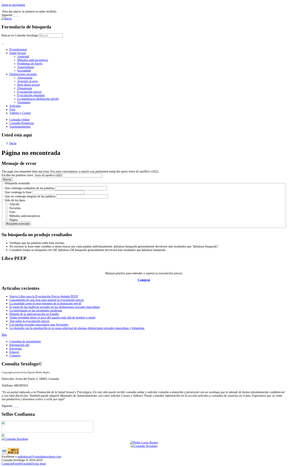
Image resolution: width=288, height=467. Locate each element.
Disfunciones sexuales (23, 74)
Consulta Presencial (21, 123)
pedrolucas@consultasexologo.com (39, 456)
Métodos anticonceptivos (32, 60)
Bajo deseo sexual (28, 84)
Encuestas (15, 348)
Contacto (15, 355)
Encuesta (15, 208)
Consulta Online (19, 119)
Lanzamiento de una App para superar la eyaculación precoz (46, 300)
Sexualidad (24, 70)
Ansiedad (23, 56)
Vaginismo (23, 102)
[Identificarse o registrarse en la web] (3, 42)
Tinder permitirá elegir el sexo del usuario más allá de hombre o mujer (52, 317)
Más (4, 334)
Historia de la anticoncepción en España (34, 314)
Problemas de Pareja (29, 63)
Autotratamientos (20, 126)
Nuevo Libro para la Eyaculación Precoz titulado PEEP (43, 296)
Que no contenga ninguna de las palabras (30, 196)
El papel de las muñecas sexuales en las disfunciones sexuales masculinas (54, 307)
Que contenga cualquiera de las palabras (30, 188)
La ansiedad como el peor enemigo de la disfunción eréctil (45, 303)
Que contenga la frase (18, 192)
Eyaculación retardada (31, 95)
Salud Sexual (17, 53)
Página (13, 219)
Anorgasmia (24, 77)
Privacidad (25, 463)
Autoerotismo (25, 67)
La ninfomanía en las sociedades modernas (35, 310)
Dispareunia (24, 88)
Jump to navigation (13, 4)
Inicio (12, 143)
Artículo (14, 204)
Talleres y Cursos (20, 113)
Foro (12, 109)
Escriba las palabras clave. (18, 175)
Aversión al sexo (27, 81)
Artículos (15, 105)
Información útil (19, 345)
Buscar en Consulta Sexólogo (20, 35)
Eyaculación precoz (29, 91)
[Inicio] (7, 18)
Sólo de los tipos (15, 200)
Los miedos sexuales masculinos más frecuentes (38, 324)
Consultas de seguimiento (25, 341)
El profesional (18, 49)
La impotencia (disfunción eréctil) (38, 98)
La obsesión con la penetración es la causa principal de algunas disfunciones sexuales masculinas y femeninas (76, 328)
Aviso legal (39, 463)
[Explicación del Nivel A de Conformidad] (10, 453)
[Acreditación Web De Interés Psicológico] (3, 435)
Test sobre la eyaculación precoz (29, 321)
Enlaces (14, 352)
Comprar (144, 280)
